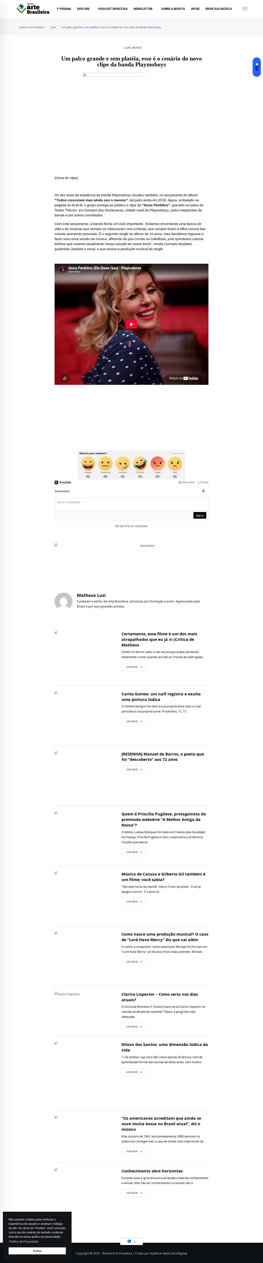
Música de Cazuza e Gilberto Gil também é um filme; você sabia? (163, 876)
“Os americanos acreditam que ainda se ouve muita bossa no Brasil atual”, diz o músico (161, 1123)
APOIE (195, 9)
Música (137, 47)
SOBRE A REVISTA (173, 9)
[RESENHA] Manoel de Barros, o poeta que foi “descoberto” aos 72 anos (162, 756)
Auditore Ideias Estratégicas (168, 1253)
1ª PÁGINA (64, 9)
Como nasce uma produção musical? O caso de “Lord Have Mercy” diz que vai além (164, 936)
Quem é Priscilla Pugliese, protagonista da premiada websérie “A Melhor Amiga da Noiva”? (163, 819)
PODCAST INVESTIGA (113, 9)
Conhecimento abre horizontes (152, 1170)
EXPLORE (83, 9)
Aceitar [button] (37, 1250)
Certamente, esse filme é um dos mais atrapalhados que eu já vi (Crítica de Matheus (159, 639)
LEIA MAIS (132, 666)
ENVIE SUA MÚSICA (219, 9)
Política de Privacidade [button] (23, 1241)
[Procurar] (238, 8)
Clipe (127, 47)
